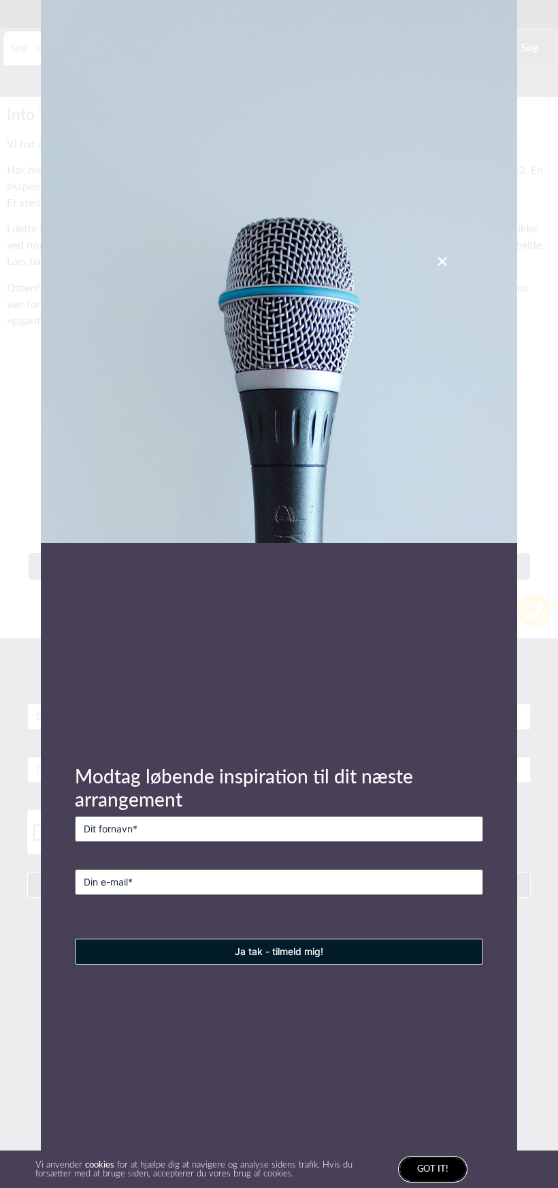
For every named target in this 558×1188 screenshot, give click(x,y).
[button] (442, 261)
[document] (279, 594)
